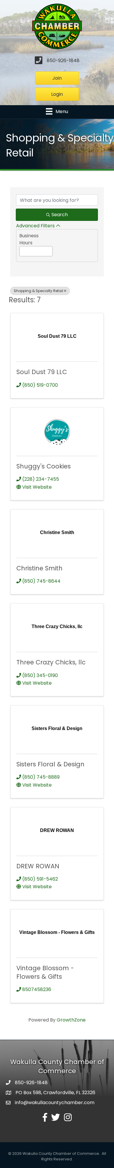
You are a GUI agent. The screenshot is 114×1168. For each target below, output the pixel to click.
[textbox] (21, 250)
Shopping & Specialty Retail (38, 290)
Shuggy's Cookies (43, 466)
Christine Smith (39, 568)
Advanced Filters (35, 225)
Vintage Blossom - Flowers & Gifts (45, 972)
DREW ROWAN (37, 866)
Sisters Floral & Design (50, 764)
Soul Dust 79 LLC (41, 372)
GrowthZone (71, 1020)
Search (59, 214)
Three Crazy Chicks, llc (51, 662)
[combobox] (36, 251)
